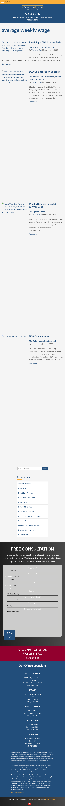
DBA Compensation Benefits (44, 71)
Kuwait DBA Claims (25, 521)
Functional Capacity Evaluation (30, 516)
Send (9, 635)
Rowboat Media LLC (51, 799)
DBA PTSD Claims (25, 507)
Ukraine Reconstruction (27, 530)
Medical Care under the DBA (29, 525)
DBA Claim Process (47, 47)
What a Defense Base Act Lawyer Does (42, 205)
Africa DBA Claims (25, 484)
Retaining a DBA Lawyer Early (45, 42)
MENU (7, 2)
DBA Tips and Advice (37, 212)
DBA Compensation (39, 336)
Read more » (6, 64)
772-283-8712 (32, 13)
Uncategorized (50, 341)
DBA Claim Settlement (26, 498)
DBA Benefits (34, 47)
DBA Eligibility (24, 502)
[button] (2, 2)
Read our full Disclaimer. (18, 792)
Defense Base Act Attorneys (32, 7)
